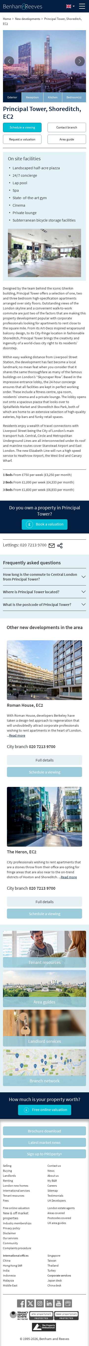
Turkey (51, 1270)
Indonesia (9, 1275)
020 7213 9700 (33, 545)
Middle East (10, 1285)
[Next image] (80, 61)
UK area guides (56, 1223)
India (6, 1270)
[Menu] (82, 6)
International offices (15, 1255)
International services (16, 1190)
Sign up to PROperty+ (44, 1153)
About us (53, 1175)
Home (7, 19)
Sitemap (52, 1190)
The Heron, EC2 (21, 852)
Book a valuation (49, 524)
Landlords (9, 1175)
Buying (7, 1170)
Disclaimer (9, 1233)
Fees (6, 1200)
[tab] (12, 97)
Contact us (54, 1166)
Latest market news (44, 1142)
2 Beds (8, 482)
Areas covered (56, 1213)
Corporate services (59, 1275)
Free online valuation (49, 1109)
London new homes (15, 1185)
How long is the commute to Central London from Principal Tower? (40, 577)
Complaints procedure (17, 1248)
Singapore (53, 1255)
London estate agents (61, 1208)
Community (10, 1243)
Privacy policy (11, 1228)
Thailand (53, 1265)
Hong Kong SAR (12, 1265)
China (6, 1260)
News (50, 1170)
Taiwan (51, 1260)
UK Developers (56, 1200)
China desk (54, 1285)
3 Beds (8, 489)
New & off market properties (15, 1215)
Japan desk (54, 1280)
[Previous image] (9, 61)
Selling (7, 1166)
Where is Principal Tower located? (31, 591)
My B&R (52, 1180)
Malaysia (8, 1280)
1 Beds (8, 474)
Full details (45, 760)
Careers (52, 1185)
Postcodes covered (59, 1218)
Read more (17, 735)
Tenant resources (13, 1195)
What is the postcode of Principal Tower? (37, 604)
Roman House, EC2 (25, 705)
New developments (27, 19)
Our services (10, 1238)
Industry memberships (17, 1223)
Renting (8, 1180)
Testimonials (55, 1195)
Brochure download (44, 1130)
